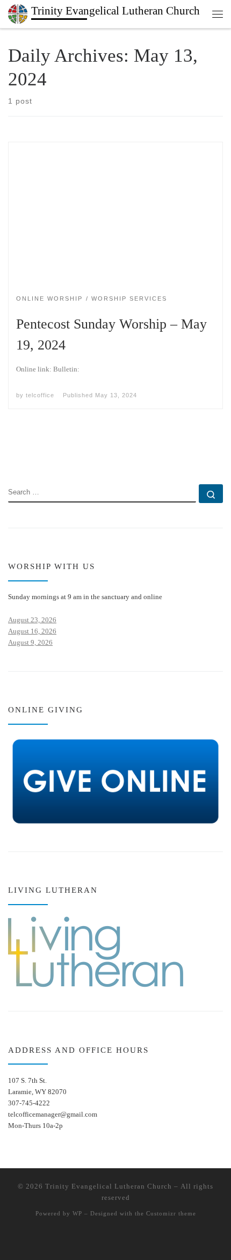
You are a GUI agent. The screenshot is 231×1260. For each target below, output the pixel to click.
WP (77, 1213)
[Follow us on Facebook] (27, 454)
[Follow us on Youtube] (43, 454)
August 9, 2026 (30, 642)
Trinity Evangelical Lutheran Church (108, 1186)
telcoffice (40, 395)
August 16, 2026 (32, 631)
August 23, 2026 (32, 620)
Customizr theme (171, 1213)
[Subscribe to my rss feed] (11, 454)
